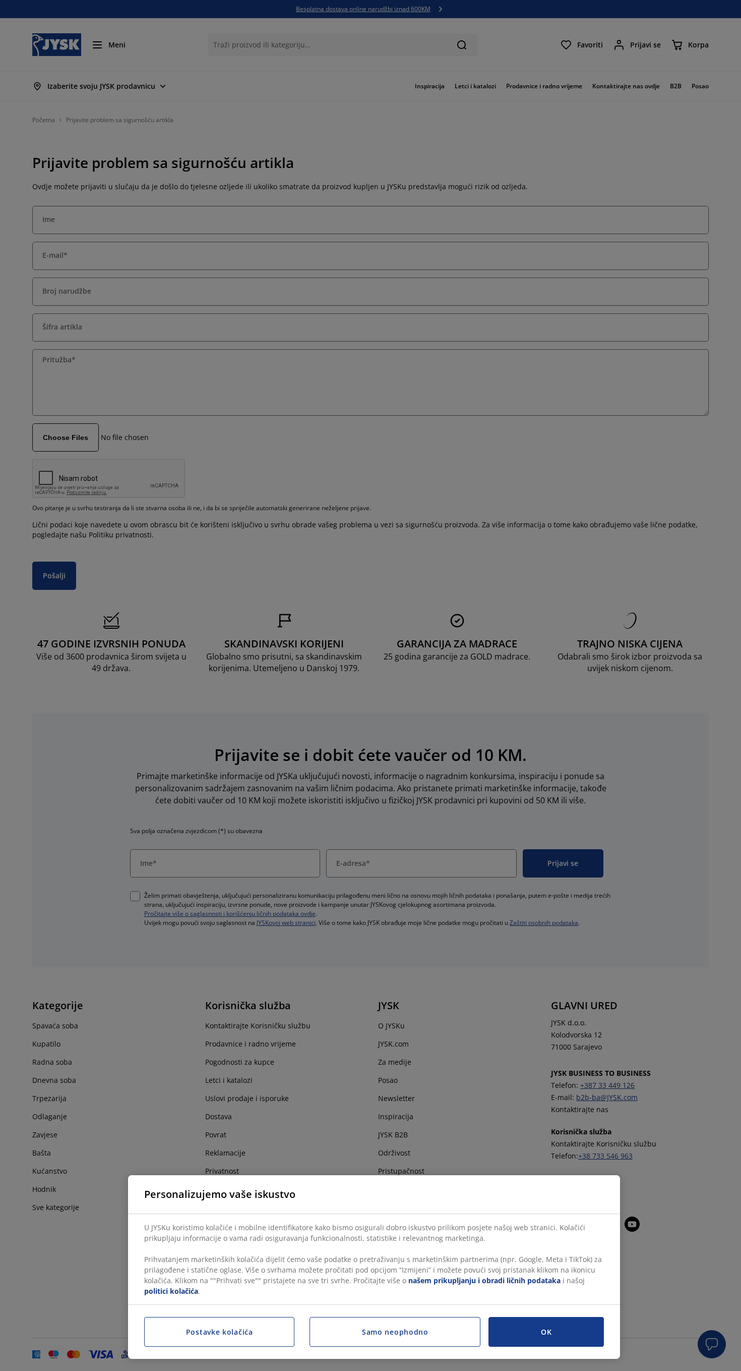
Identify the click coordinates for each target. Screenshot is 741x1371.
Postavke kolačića (219, 1332)
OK (546, 1332)
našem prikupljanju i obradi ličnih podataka (484, 1280)
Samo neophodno (395, 1332)
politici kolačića (171, 1291)
